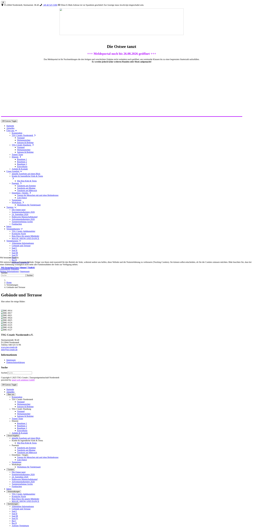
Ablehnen (15, 269)
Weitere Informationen (9, 271)
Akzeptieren (5, 269)
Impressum (24, 271)
